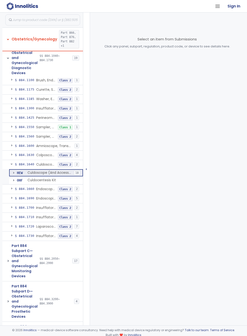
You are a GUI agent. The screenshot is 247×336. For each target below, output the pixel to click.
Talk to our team (197, 330)
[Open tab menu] (217, 6)
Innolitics (30, 330)
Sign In (233, 6)
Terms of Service (222, 330)
